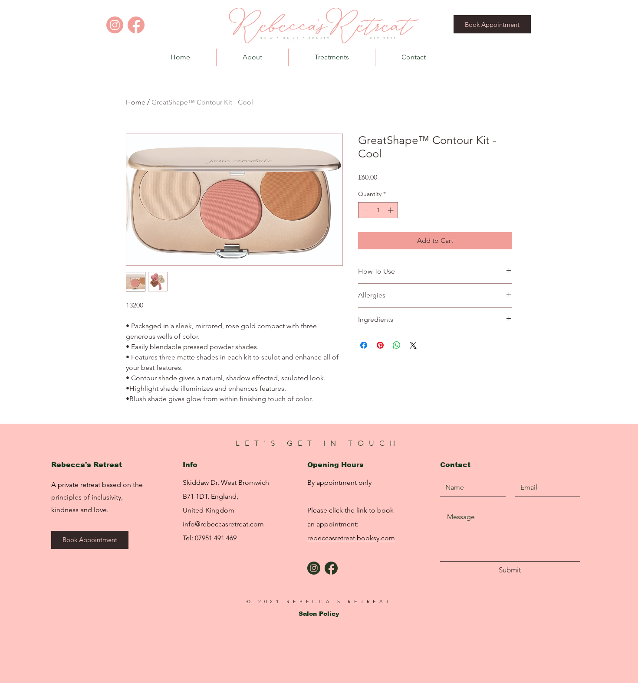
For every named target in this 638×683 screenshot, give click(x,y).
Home (135, 102)
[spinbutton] (378, 210)
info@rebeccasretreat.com (223, 524)
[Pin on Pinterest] (380, 345)
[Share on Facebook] (363, 345)
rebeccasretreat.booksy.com (351, 538)
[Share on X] (413, 345)
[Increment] (391, 210)
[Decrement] (364, 210)
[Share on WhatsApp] (396, 345)
